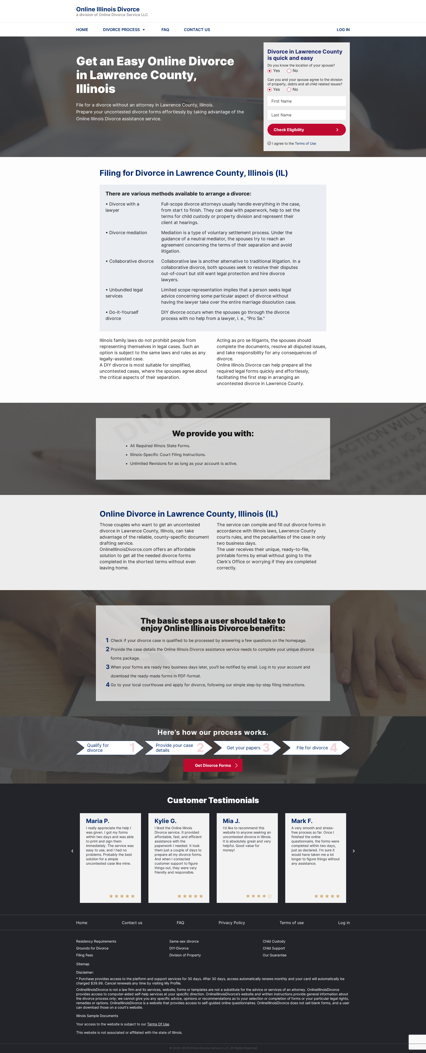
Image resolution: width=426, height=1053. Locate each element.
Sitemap (82, 964)
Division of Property (185, 955)
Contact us (132, 922)
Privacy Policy (232, 922)
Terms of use (292, 922)
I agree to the (294, 143)
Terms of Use (305, 143)
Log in (344, 922)
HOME (82, 29)
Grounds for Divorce (92, 948)
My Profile (172, 983)
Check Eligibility (289, 129)
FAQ (165, 29)
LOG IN (343, 29)
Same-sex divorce (184, 941)
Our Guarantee (274, 955)
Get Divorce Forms (213, 765)
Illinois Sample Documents (97, 1016)
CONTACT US (197, 29)
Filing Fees (84, 955)
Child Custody (274, 941)
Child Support (274, 948)
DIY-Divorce (179, 948)
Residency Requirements (96, 941)
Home (81, 922)
